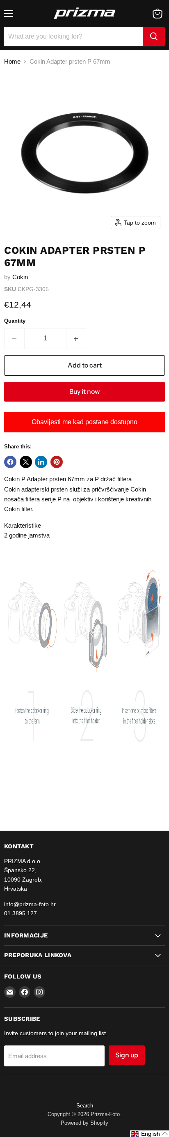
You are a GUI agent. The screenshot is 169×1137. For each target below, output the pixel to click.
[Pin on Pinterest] (56, 462)
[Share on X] (26, 462)
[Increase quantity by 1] (76, 338)
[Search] (154, 36)
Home (12, 61)
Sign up (126, 1055)
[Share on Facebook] (10, 462)
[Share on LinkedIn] (41, 462)
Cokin (20, 276)
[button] (149, 1133)
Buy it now (84, 391)
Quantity (14, 321)
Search (84, 1106)
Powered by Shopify (84, 1123)
